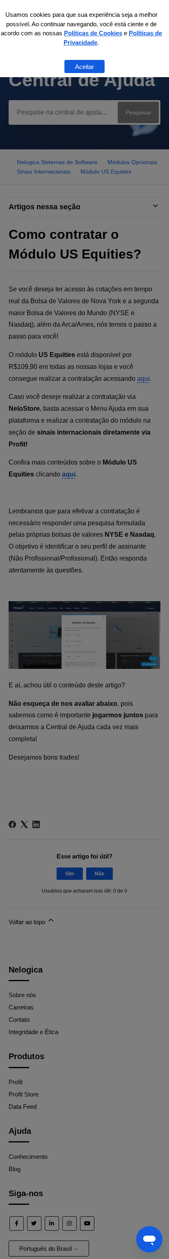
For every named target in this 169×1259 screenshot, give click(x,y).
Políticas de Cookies (93, 33)
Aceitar (84, 66)
